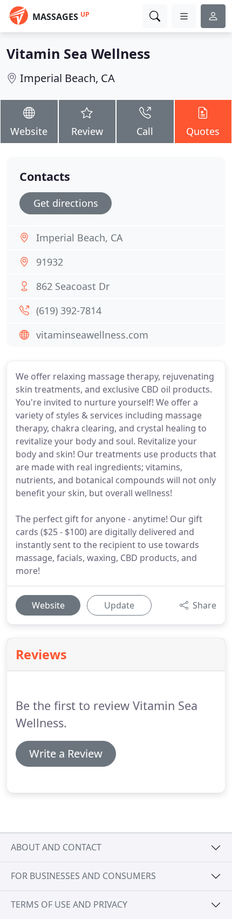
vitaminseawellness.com (92, 334)
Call (145, 131)
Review (87, 131)
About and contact (56, 847)
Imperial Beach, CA (67, 78)
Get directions (65, 203)
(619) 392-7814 (68, 310)
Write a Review (66, 753)
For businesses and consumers (83, 876)
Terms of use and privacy (69, 904)
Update (119, 605)
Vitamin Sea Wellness (78, 53)
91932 (49, 261)
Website (28, 131)
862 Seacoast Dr (73, 286)
